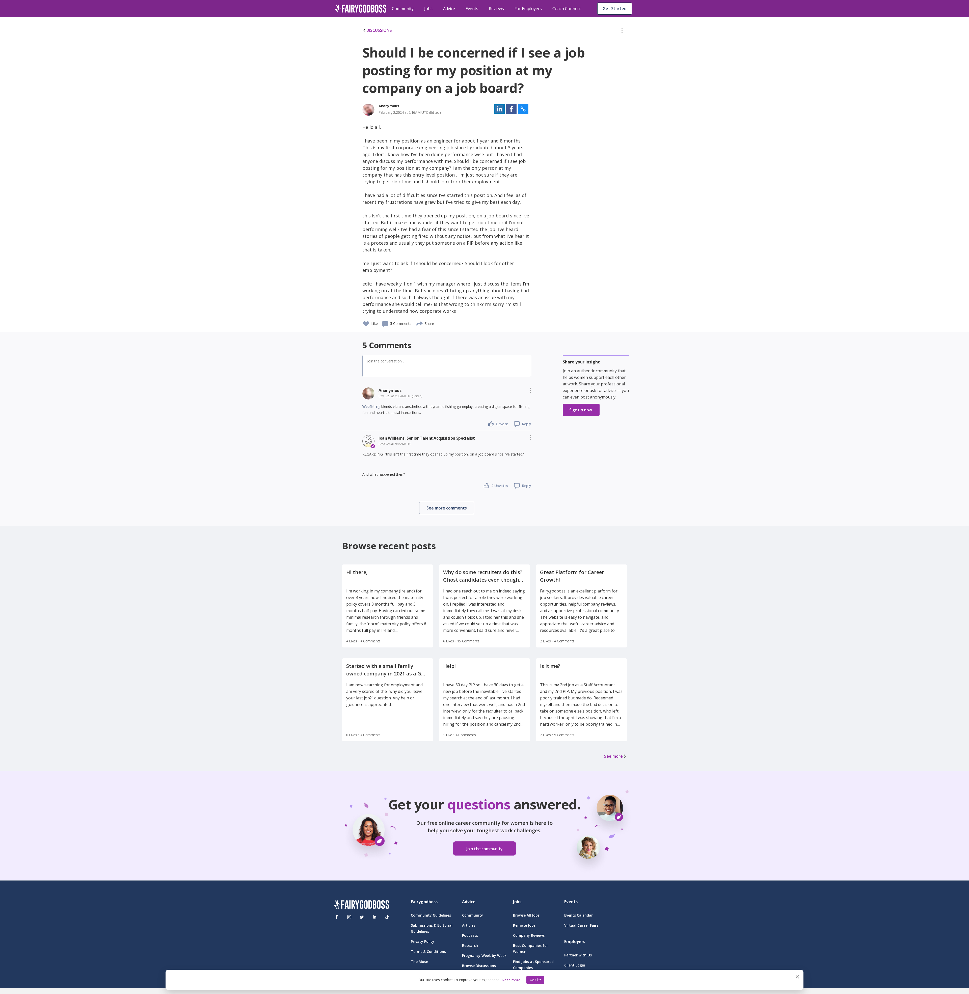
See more (613, 756)
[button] (622, 31)
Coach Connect (566, 8)
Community (403, 8)
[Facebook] (337, 917)
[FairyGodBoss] (361, 905)
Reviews (496, 8)
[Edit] (622, 31)
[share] (419, 322)
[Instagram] (349, 917)
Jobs (428, 8)
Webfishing (371, 406)
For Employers (528, 8)
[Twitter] (362, 917)
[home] (361, 8)
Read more (511, 980)
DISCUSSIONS (379, 30)
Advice (449, 8)
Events (472, 8)
